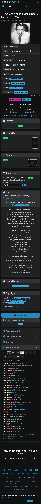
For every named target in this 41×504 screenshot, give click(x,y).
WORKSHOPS (11, 478)
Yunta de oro (17, 400)
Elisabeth (12, 424)
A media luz (18, 397)
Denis (10, 392)
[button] (9, 6)
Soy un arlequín (18, 404)
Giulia (11, 373)
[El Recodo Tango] (4, 470)
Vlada (11, 366)
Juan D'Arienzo (24, 486)
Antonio (11, 429)
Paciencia (21, 416)
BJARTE (10, 387)
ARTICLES (20, 474)
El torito (16, 392)
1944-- (11, 46)
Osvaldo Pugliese (30, 481)
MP (5, 357)
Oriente (14, 116)
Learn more (5, 498)
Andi (10, 404)
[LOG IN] (3, 6)
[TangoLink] (17, 361)
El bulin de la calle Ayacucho (24, 366)
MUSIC (17, 470)
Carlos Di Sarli (34, 486)
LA (23, 357)
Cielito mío (19, 419)
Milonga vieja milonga (20, 414)
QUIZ (12, 474)
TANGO (10, 56)
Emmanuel (12, 416)
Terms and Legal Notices (20, 489)
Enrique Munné (14, 69)
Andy (9, 383)
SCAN (24, 470)
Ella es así (18, 368)
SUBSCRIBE (22, 315)
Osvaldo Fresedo (15, 484)
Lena (9, 400)
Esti (10, 370)
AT (26, 352)
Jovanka (11, 421)
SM (18, 357)
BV (30, 352)
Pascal (10, 397)
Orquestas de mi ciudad (24, 402)
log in (31, 458)
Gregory (11, 419)
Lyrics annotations (13, 336)
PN (18, 352)
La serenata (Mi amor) (20, 380)
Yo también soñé (19, 370)
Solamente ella (23, 116)
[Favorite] (3, 13)
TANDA (5, 474)
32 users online (12, 347)
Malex (11, 368)
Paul (10, 363)
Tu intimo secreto (21, 390)
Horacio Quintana (14, 65)
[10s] (20, 107)
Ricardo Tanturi (19, 481)
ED (35, 352)
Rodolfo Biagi (9, 481)
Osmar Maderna (26, 484)
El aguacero (33, 116)
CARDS (35, 474)
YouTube (27, 99)
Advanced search (13, 331)
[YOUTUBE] (29, 478)
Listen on (15, 99)
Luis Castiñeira (14, 74)
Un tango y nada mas (22, 387)
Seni (10, 431)
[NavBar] (38, 1)
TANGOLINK (33, 470)
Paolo (10, 407)
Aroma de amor (18, 363)
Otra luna (17, 385)
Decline (36, 501)
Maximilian (12, 361)
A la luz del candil (23, 361)
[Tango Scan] (15, 366)
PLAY (10, 470)
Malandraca (20, 424)
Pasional (16, 431)
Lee (10, 414)
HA (9, 357)
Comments (11, 342)
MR (13, 352)
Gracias (17, 407)
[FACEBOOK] (20, 478)
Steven (10, 395)
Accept (30, 501)
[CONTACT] (33, 478)
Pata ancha (18, 412)
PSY (28, 474)
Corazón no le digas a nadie (18, 51)
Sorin (10, 385)
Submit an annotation (21, 205)
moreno (10, 390)
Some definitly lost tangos (10, 486)
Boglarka (11, 402)
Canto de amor (20, 429)
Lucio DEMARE (15, 60)
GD (14, 357)
